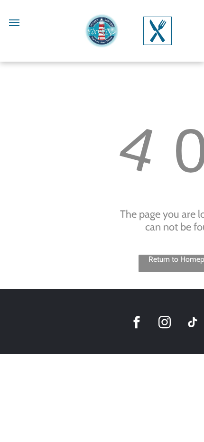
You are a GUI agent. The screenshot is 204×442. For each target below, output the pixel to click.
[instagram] (164, 323)
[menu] (14, 22)
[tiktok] (192, 323)
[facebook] (136, 323)
